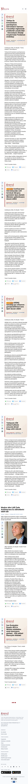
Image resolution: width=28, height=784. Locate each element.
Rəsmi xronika (4, 734)
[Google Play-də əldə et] (16, 772)
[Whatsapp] (2, 766)
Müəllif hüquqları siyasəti (6, 757)
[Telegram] (14, 766)
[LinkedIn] (16, 766)
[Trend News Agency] (4, 713)
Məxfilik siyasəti (4, 755)
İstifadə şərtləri (4, 753)
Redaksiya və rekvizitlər (5, 741)
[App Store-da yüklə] (6, 772)
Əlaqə (2, 743)
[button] (2, 14)
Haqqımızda (3, 739)
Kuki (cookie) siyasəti (5, 759)
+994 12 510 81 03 (4, 724)
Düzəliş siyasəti (4, 746)
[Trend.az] (5, 9)
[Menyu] (25, 9)
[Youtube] (11, 766)
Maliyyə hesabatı (4, 748)
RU (16, 781)
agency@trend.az (4, 725)
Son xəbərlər (3, 732)
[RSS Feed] (19, 766)
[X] (8, 766)
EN (11, 781)
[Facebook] (5, 766)
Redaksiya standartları (5, 745)
